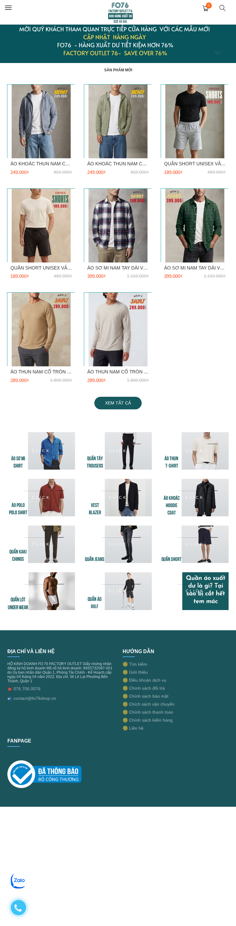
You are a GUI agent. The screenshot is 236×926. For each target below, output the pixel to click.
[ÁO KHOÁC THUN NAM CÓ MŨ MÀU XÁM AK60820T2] (41, 121)
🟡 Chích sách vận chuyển (149, 704)
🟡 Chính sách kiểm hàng (148, 720)
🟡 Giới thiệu (135, 672)
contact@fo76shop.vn (35, 698)
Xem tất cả (118, 402)
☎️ (9, 689)
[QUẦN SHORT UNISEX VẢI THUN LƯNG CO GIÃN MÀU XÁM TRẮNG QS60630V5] (194, 121)
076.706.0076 (27, 688)
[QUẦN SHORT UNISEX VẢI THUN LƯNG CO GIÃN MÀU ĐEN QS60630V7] (41, 225)
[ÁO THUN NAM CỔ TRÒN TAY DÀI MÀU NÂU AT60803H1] (41, 329)
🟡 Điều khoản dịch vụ (144, 680)
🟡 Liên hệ (133, 728)
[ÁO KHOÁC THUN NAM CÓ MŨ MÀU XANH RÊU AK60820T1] (118, 121)
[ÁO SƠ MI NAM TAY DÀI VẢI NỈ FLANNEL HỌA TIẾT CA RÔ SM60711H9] (194, 225)
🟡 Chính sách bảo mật (145, 696)
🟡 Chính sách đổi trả (144, 688)
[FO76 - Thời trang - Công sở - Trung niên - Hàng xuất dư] (120, 12)
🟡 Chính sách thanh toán (148, 712)
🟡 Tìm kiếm (135, 664)
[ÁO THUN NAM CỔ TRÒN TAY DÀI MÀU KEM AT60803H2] (118, 329)
